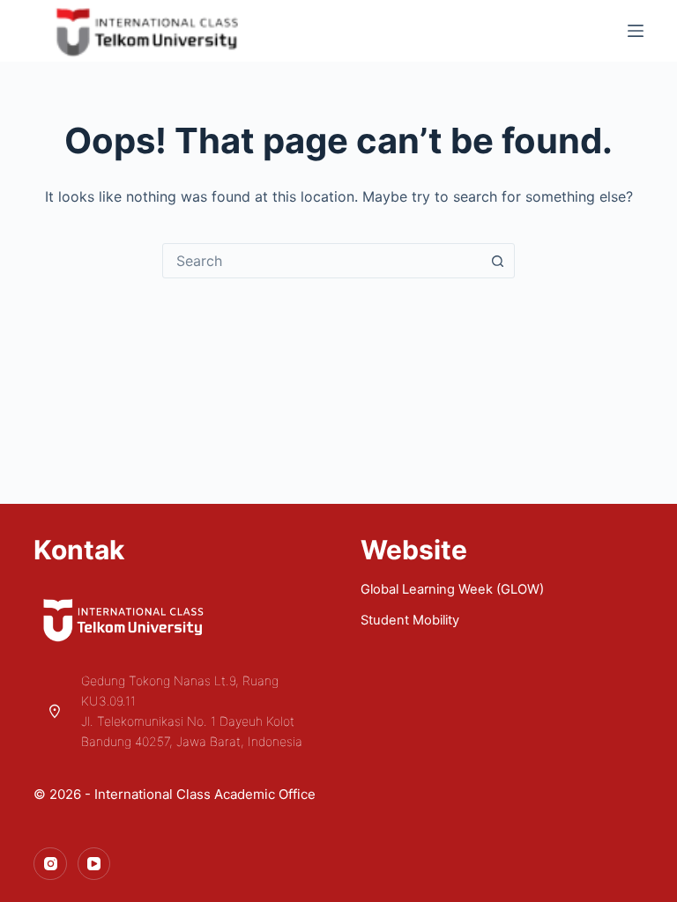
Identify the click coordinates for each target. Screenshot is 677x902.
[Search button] (497, 260)
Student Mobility (410, 620)
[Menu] (636, 31)
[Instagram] (50, 864)
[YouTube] (94, 864)
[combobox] (321, 260)
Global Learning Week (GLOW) (452, 589)
